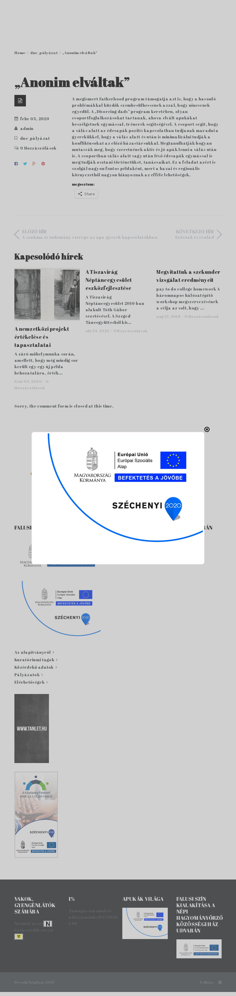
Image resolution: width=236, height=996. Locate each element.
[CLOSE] (207, 429)
